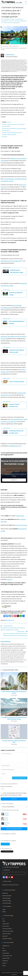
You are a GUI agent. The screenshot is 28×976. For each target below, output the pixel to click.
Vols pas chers (20, 515)
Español (4, 911)
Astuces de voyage (21, 525)
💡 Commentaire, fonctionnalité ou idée (10, 884)
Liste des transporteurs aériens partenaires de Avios (14, 741)
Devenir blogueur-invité (7, 955)
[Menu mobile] (26, 2)
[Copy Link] (10, 616)
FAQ (3, 948)
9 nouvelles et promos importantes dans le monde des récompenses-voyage (14, 718)
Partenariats (5, 960)
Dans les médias (5, 953)
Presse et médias (5, 958)
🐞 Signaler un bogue (6, 881)
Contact (4, 965)
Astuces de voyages (6, 898)
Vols (3, 918)
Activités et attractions (7, 928)
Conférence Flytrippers (7, 938)
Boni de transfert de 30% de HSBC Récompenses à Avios (14, 692)
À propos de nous (5, 945)
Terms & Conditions (15, 972)
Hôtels (3, 921)
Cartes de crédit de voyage (7, 931)
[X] (18, 616)
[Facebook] (4, 616)
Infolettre (4, 950)
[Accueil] (1, 19)
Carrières (4, 963)
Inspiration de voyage (6, 900)
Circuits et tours (5, 926)
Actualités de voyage (6, 903)
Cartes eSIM (4, 936)
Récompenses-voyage (10, 620)
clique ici (9, 579)
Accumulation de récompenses (10, 48)
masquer (9, 122)
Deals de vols (5, 893)
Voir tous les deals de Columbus (14, 828)
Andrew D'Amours (6, 641)
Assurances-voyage (6, 933)
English (3, 909)
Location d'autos (5, 923)
